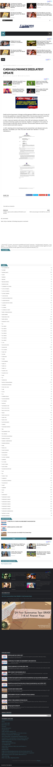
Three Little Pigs (5, 756)
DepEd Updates (5, 319)
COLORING (4, 307)
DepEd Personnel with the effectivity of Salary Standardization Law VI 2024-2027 (27, 683)
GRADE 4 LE (4, 366)
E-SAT (3, 342)
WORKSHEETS (4, 494)
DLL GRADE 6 (4, 338)
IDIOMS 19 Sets (5, 749)
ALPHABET (4, 270)
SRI (2, 473)
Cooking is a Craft (6, 309)
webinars (4, 487)
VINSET (3, 485)
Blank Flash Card (6, 725)
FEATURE (3, 354)
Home (4, 65)
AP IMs (3, 274)
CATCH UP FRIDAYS (5, 288)
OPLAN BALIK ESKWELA (6, 426)
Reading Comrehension (7, 440)
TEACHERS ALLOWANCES (11, 65)
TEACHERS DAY (5, 483)
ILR (2, 377)
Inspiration (4, 380)
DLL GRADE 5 (4, 335)
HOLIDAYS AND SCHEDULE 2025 (15, 689)
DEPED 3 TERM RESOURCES (7, 312)
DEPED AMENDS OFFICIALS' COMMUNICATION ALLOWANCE (21, 694)
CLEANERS (4, 305)
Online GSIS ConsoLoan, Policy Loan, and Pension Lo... (14, 746)
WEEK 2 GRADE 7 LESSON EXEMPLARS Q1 (17, 672)
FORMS (3, 359)
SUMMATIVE (4, 478)
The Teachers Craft (6, 563)
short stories (5, 464)
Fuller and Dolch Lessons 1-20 (9, 731)
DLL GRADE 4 (4, 333)
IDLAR (3, 375)
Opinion (3, 424)
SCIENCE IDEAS (5, 748)
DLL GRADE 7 (4, 340)
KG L (3, 394)
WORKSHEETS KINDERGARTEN (7, 511)
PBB (2, 429)
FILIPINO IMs (4, 356)
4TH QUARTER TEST (5, 267)
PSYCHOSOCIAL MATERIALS (7, 436)
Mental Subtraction (6, 728)
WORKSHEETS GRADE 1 (6, 497)
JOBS (3, 389)
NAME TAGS (4, 417)
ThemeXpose (9, 765)
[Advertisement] (13, 206)
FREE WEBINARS (5, 361)
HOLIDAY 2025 (4, 370)
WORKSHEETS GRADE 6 (6, 508)
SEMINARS (4, 459)
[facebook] (50, 20)
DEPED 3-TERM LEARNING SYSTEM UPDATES (17, 700)
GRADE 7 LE (4, 368)
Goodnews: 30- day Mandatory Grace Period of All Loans (15, 738)
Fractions (4, 726)
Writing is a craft (6, 513)
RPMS (3, 445)
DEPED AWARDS (5, 314)
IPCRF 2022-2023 (5, 387)
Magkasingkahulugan (7, 741)
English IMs (4, 347)
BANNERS (3, 277)
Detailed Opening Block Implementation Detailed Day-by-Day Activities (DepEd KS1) (28, 677)
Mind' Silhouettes (5, 415)
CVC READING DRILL (6, 744)
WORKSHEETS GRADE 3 (6, 501)
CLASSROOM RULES (5, 300)
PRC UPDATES (4, 433)
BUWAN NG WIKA (5, 284)
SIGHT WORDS (4, 466)
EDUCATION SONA (5, 345)
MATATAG (4, 403)
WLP (3, 492)
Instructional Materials (7, 382)
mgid (14, 538)
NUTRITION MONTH (5, 422)
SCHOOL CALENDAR (5, 457)
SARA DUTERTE (4, 452)
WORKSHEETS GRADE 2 (6, 499)
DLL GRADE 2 (4, 328)
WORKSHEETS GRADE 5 (6, 506)
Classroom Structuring (7, 302)
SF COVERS (4, 461)
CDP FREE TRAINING (5, 293)
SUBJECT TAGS (5, 476)
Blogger (38, 760)
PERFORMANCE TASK (6, 431)
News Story (4, 419)
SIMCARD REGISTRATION (6, 468)
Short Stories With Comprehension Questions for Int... (14, 736)
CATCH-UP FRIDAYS (5, 291)
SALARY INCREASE (5, 450)
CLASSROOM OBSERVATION (7, 298)
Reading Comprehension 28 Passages (11, 734)
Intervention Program (6, 384)
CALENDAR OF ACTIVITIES (6, 286)
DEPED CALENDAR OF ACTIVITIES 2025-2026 (18, 666)
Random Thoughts (6, 438)
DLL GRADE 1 (4, 326)
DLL (2, 323)
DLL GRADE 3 (4, 330)
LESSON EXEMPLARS (5, 398)
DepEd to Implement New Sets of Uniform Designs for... (15, 739)
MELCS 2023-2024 (5, 410)
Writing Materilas (6, 515)
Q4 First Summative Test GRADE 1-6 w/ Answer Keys (19, 532)
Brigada (3, 279)
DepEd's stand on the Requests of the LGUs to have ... (14, 733)
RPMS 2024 (4, 447)
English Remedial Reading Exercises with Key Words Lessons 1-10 (17, 751)
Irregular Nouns (5, 730)
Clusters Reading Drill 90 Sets (9, 743)
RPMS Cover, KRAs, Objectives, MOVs (10, 757)
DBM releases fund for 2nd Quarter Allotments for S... (14, 754)
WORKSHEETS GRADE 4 (6, 504)
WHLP (3, 490)
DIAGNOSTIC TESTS (5, 321)
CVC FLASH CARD (6, 723)
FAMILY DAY (4, 352)
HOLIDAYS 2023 (5, 373)
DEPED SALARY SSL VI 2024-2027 (14, 527)
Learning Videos (5, 396)
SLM (3, 471)
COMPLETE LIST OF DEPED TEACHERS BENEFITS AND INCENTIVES (21, 521)
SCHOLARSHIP (4, 454)
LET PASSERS (4, 401)
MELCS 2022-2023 (5, 408)
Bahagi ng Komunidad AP (14, 705)
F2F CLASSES (4, 349)
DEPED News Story (5, 316)
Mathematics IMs (5, 405)
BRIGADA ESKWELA (5, 281)
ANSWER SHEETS (5, 272)
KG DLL (3, 391)
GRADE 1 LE (4, 363)
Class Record (5, 295)
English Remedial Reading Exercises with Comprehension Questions (18, 753)
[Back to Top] (51, 765)
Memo (3, 412)
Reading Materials (6, 443)
